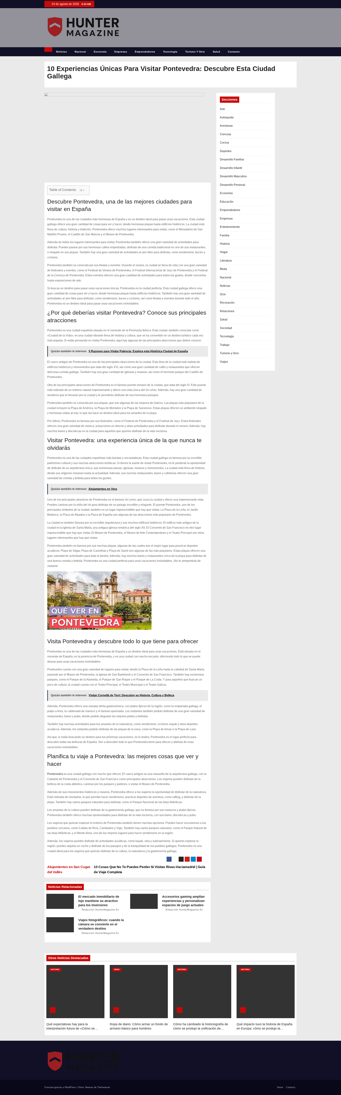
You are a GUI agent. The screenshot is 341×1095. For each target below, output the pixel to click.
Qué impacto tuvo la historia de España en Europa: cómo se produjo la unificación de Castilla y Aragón (264, 1028)
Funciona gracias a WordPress (60, 1087)
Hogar (224, 252)
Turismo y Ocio (195, 51)
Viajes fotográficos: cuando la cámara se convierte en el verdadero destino (101, 924)
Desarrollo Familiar (232, 159)
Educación (226, 201)
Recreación (227, 302)
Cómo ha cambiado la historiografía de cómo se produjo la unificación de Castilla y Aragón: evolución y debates (200, 1028)
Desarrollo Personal (232, 184)
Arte (222, 109)
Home (280, 1087)
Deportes (225, 151)
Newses (89, 1087)
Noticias (61, 51)
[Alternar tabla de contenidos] (82, 190)
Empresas (120, 51)
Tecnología (170, 51)
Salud (216, 51)
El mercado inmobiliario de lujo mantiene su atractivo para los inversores (98, 901)
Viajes (224, 361)
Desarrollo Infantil (231, 167)
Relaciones (227, 311)
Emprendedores (145, 51)
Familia (224, 235)
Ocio (223, 294)
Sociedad (226, 328)
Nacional (80, 51)
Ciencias (225, 134)
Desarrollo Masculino (233, 176)
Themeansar (103, 1087)
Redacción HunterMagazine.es (100, 909)
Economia (100, 51)
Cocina (224, 142)
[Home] (48, 49)
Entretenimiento (230, 226)
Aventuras (226, 125)
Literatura (226, 260)
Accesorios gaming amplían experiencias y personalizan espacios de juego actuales (183, 901)
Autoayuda (227, 117)
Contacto (234, 51)
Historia (225, 243)
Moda (223, 268)
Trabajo (224, 344)
